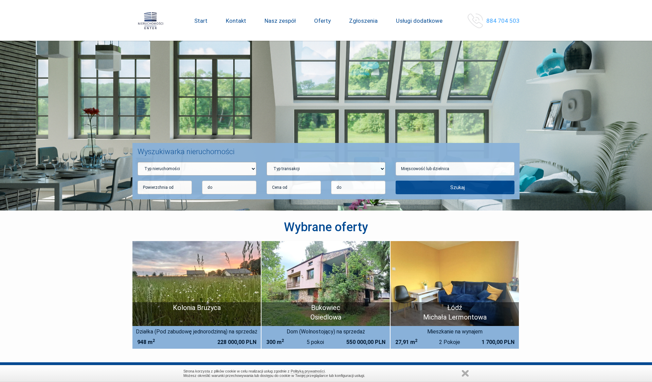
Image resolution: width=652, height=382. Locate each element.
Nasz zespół (280, 20)
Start (200, 20)
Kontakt (236, 20)
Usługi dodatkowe (419, 20)
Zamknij (465, 373)
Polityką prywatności (308, 371)
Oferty (322, 20)
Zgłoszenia (363, 20)
